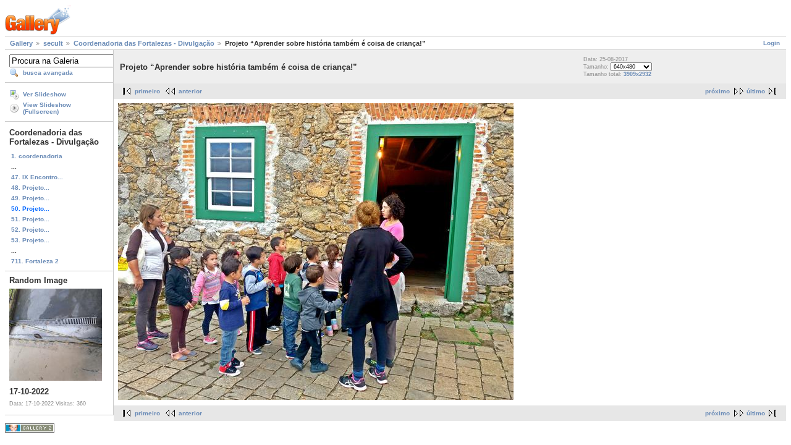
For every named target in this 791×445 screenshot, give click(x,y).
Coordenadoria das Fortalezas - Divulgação (144, 43)
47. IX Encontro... (37, 177)
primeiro (147, 91)
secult (53, 43)
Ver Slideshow (44, 94)
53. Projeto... (30, 240)
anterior (190, 91)
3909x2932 (637, 74)
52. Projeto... (30, 229)
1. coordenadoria (36, 156)
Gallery (21, 43)
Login (771, 43)
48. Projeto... (30, 187)
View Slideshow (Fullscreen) (47, 108)
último (756, 91)
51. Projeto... (30, 219)
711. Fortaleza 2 (35, 261)
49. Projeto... (30, 198)
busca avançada (48, 72)
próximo (717, 91)
